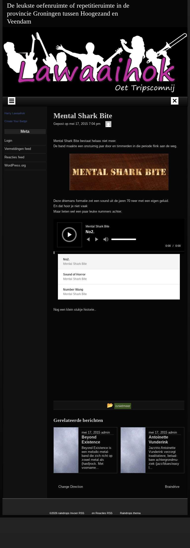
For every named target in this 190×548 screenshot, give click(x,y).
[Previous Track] (88, 239)
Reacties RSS (103, 513)
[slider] (123, 239)
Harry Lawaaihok (14, 113)
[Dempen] (106, 239)
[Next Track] (96, 239)
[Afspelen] (70, 234)
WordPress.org (15, 165)
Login (8, 140)
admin (105, 432)
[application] (118, 236)
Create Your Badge (15, 121)
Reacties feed (14, 157)
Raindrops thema (130, 513)
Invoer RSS (77, 513)
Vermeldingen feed (17, 149)
